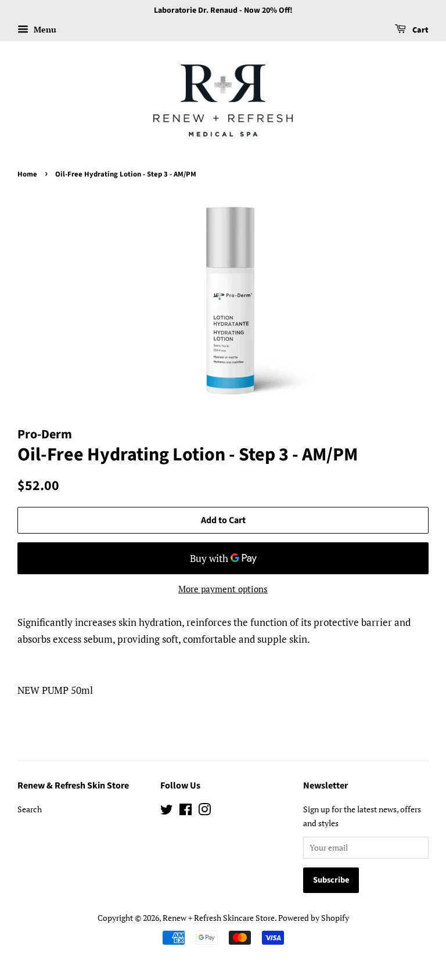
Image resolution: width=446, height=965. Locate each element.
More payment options (223, 589)
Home (27, 174)
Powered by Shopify (313, 917)
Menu (43, 29)
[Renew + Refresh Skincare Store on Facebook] (185, 811)
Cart (420, 30)
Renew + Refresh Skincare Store (219, 917)
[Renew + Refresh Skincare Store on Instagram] (204, 811)
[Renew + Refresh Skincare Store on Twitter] (166, 811)
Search (29, 809)
